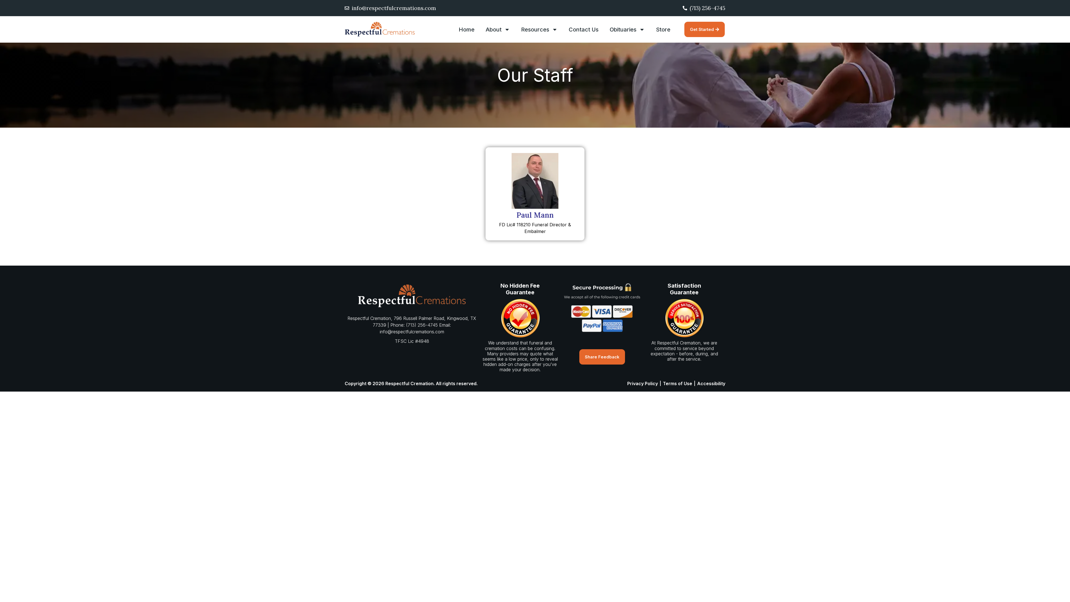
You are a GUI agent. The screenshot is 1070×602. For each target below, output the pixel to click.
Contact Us (584, 29)
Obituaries (623, 29)
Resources (535, 29)
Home (467, 29)
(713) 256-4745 (422, 325)
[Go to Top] (1061, 593)
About (494, 29)
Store (663, 29)
